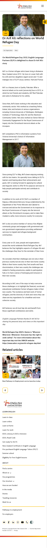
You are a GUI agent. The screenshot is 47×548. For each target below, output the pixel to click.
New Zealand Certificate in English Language (19, 446)
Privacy (16, 530)
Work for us (6, 502)
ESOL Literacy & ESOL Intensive (14, 434)
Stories (5, 494)
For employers (7, 514)
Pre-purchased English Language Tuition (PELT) (20, 449)
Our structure (7, 481)
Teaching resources (9, 498)
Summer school (8, 453)
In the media (7, 489)
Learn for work (7, 430)
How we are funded (9, 485)
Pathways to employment (12, 510)
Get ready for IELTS (9, 442)
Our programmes (8, 477)
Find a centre (7, 468)
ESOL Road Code (8, 438)
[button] (5, 390)
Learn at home (7, 426)
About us (5, 473)
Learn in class (7, 417)
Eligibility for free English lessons (14, 458)
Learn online (7, 421)
